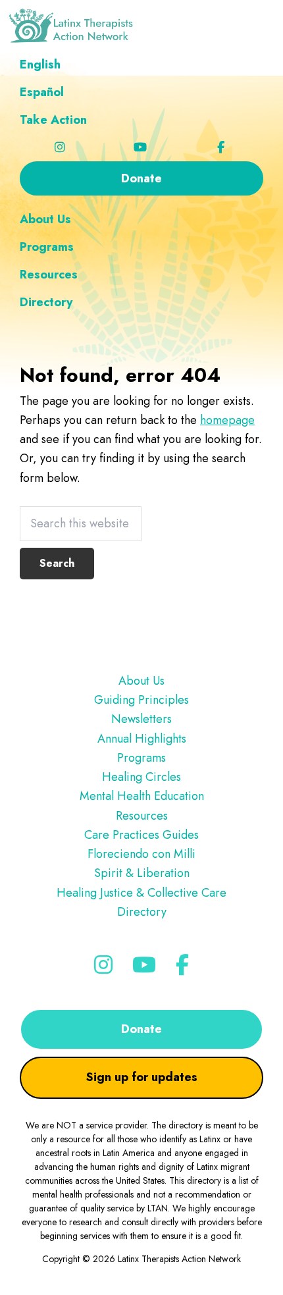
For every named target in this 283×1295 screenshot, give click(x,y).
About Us (141, 680)
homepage (227, 420)
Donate (141, 1029)
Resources (142, 815)
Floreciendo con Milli (141, 853)
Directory (142, 911)
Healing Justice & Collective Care (141, 892)
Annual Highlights (141, 738)
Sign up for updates (141, 1077)
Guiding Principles (141, 699)
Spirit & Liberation (142, 873)
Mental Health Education (142, 796)
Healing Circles (141, 776)
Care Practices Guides (141, 834)
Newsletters (141, 718)
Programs (141, 757)
